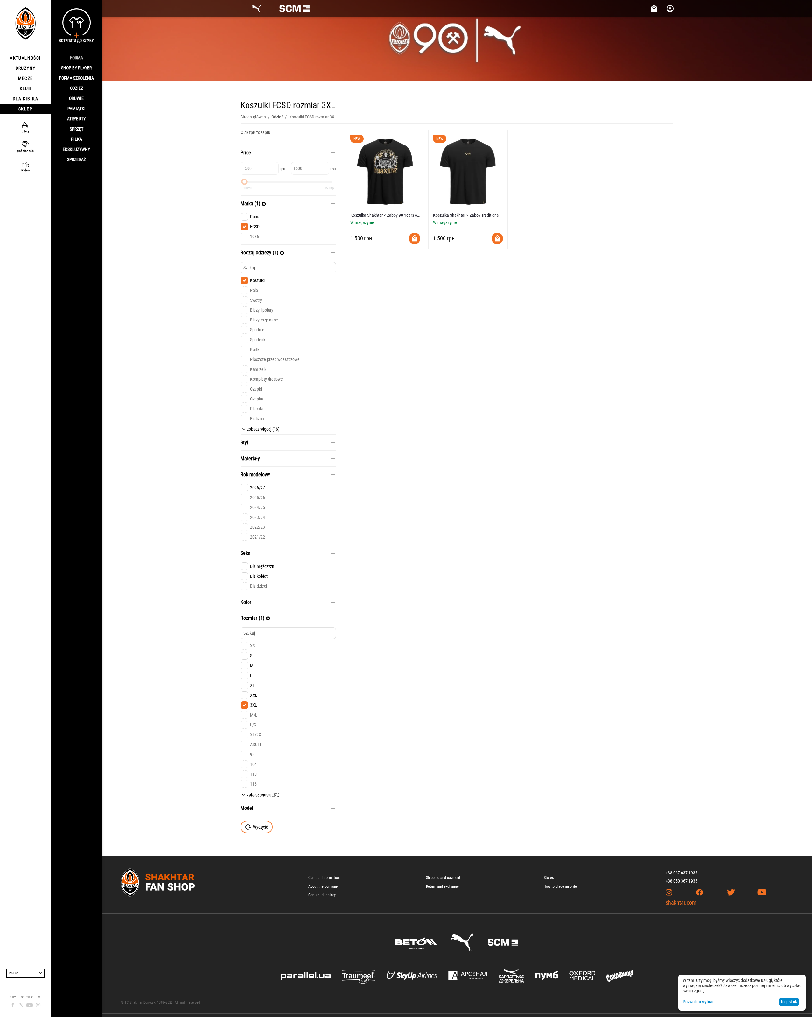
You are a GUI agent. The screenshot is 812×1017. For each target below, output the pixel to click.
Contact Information (324, 877)
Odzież (76, 88)
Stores (549, 877)
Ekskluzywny (76, 149)
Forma (76, 57)
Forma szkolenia (76, 78)
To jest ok (788, 1001)
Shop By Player (76, 67)
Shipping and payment (443, 877)
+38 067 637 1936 (681, 872)
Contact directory (322, 895)
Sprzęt (76, 128)
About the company (323, 886)
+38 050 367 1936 (681, 881)
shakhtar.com (681, 902)
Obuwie (76, 98)
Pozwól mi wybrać (698, 1001)
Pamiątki (76, 108)
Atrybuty (76, 118)
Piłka (76, 139)
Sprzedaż (76, 159)
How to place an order (561, 886)
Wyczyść (260, 827)
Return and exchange (442, 886)
